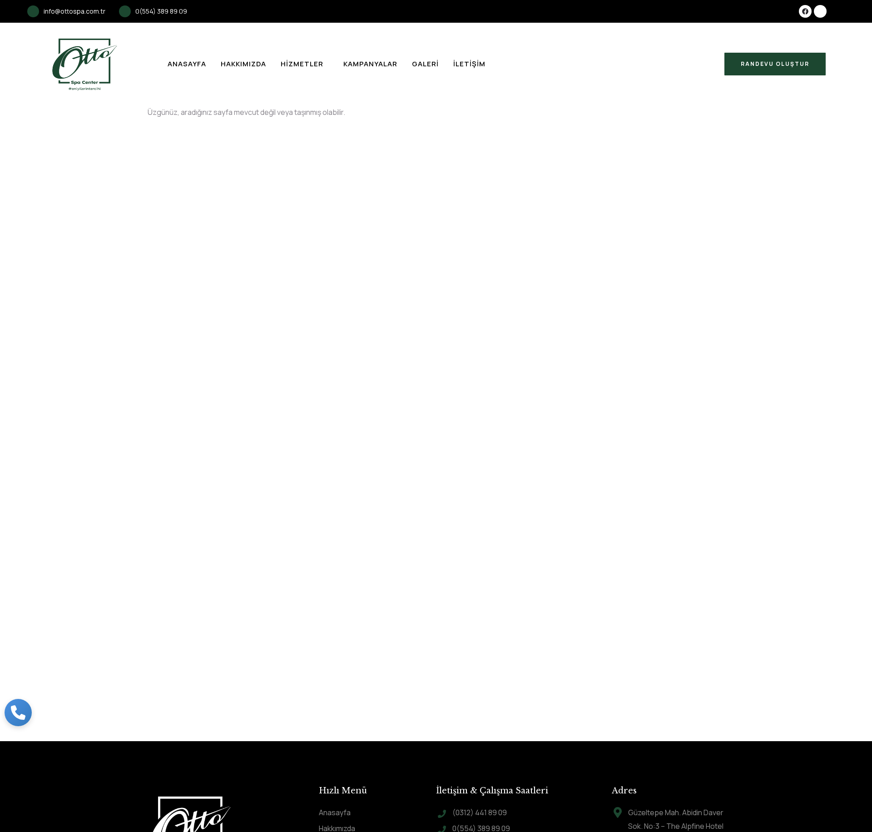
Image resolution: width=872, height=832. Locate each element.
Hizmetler (302, 64)
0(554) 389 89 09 (161, 11)
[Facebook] (805, 11)
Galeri (425, 64)
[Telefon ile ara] (18, 712)
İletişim (469, 64)
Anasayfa (187, 64)
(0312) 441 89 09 (479, 812)
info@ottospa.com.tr (74, 11)
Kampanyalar (370, 64)
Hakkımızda (243, 64)
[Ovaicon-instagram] (820, 11)
